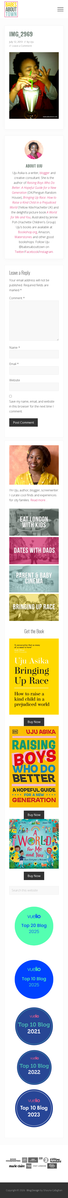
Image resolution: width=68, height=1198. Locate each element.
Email (14, 364)
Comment (17, 298)
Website (14, 380)
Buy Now (34, 722)
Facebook (31, 252)
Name (14, 347)
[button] (60, 9)
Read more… (38, 500)
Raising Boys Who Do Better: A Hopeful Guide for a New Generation (34, 188)
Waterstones (23, 237)
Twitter (19, 252)
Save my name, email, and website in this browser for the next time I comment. (31, 406)
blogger (45, 173)
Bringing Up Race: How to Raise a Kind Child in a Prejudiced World (33, 202)
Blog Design (33, 1190)
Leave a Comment (22, 45)
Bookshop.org (27, 232)
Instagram (46, 252)
